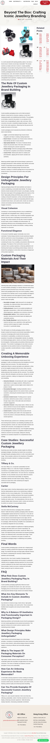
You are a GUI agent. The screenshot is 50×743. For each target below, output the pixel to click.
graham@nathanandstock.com (10, 720)
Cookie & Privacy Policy (29, 735)
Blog (36, 1)
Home (10, 1)
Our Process (26, 1)
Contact (35, 4)
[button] (43, 740)
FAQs (32, 1)
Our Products (17, 1)
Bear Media (34, 733)
